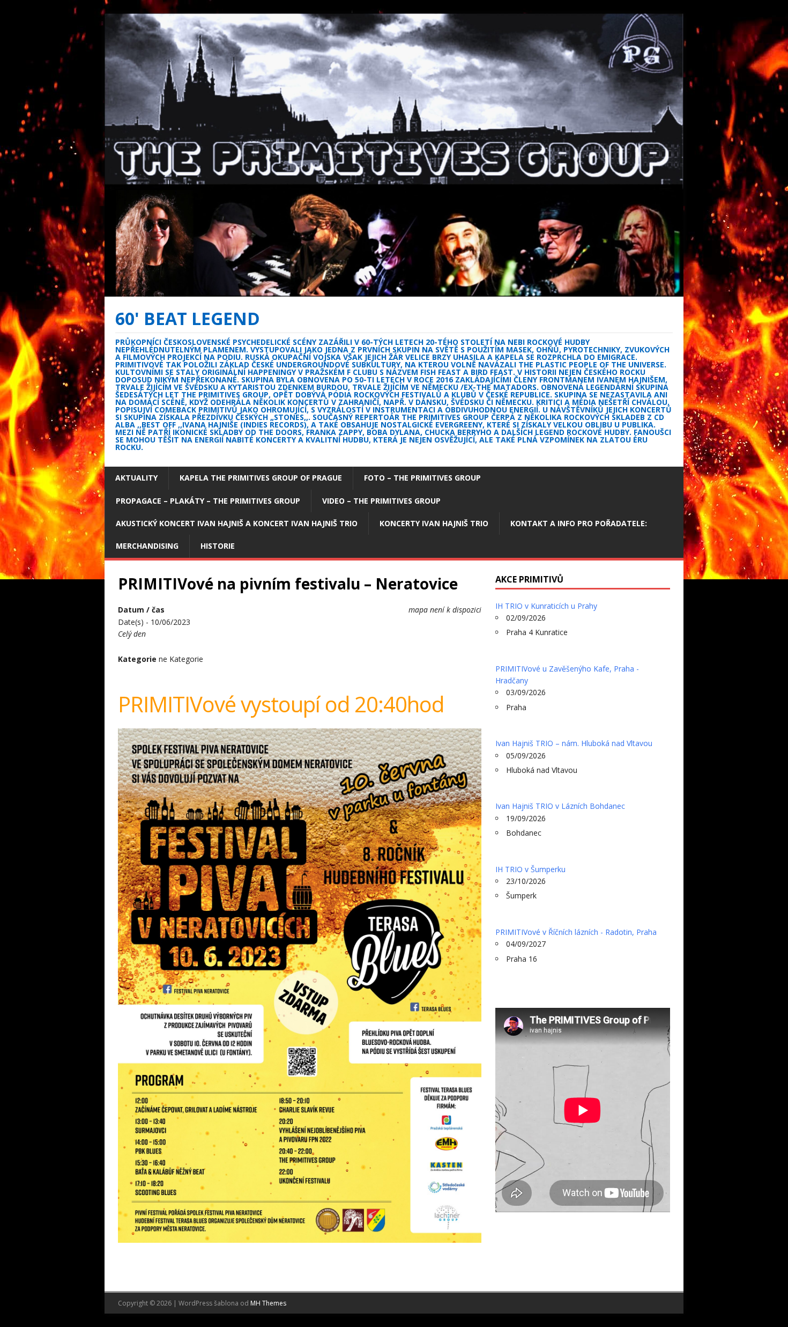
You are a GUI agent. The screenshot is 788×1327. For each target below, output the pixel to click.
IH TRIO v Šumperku (530, 869)
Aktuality (136, 478)
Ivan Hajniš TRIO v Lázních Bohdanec (560, 806)
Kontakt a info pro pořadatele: (578, 523)
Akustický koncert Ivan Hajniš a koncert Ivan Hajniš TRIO (237, 523)
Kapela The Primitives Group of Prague (261, 478)
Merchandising (147, 546)
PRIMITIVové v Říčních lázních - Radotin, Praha (576, 932)
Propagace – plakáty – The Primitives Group (208, 501)
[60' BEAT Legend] (394, 290)
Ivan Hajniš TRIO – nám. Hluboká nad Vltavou (573, 743)
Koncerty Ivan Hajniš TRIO (434, 523)
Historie (217, 546)
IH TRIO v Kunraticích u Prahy (546, 606)
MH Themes (268, 1303)
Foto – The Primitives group (422, 478)
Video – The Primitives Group (381, 501)
